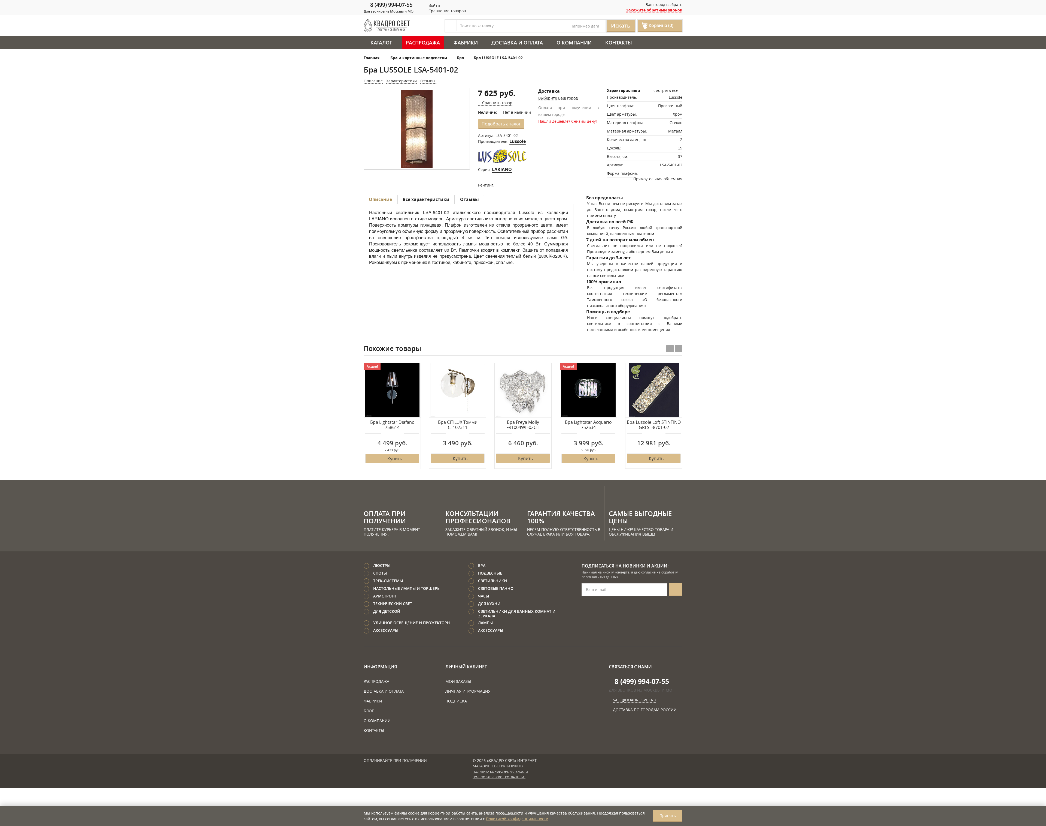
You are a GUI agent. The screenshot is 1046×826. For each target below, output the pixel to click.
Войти (433, 5)
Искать (620, 25)
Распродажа (423, 42)
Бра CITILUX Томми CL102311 (458, 425)
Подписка (456, 701)
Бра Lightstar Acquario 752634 (588, 425)
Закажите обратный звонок (654, 10)
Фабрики (466, 42)
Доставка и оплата (517, 42)
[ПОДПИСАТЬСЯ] (675, 589)
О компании (574, 42)
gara (595, 26)
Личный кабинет (466, 667)
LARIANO (502, 169)
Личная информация (468, 691)
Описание (373, 80)
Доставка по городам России (645, 709)
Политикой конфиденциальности (517, 818)
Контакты (618, 42)
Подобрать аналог (501, 124)
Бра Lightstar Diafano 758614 (392, 425)
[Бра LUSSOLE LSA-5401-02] (417, 129)
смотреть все (665, 90)
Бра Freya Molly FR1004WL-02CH (523, 425)
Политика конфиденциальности (500, 772)
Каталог (381, 42)
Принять (667, 815)
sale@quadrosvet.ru (634, 699)
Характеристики (401, 80)
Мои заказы (458, 681)
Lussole (517, 141)
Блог (369, 710)
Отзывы (428, 80)
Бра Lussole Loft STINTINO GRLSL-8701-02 (654, 425)
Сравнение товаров (446, 10)
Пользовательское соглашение (499, 777)
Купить (394, 459)
